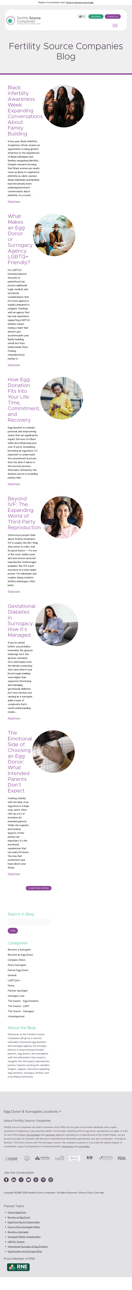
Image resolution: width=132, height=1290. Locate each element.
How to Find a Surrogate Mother (24, 1227)
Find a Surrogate (17, 965)
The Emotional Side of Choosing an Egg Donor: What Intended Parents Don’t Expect (20, 762)
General (12, 975)
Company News (16, 960)
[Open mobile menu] (115, 25)
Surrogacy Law (16, 996)
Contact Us (113, 17)
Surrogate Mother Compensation (24, 1236)
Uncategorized (16, 1016)
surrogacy (50, 1134)
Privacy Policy (86, 1192)
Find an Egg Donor (18, 970)
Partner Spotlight (18, 990)
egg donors (67, 1146)
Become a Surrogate (19, 949)
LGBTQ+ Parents (16, 1241)
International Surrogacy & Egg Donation (28, 1246)
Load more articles (39, 888)
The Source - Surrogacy (21, 1011)
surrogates (84, 1146)
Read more (14, 201)
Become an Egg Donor (20, 955)
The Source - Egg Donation (23, 1001)
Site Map (99, 1192)
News (11, 985)
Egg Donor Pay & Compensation (24, 1222)
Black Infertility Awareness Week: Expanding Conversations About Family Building (25, 111)
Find (12, 931)
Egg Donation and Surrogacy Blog (25, 1251)
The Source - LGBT (19, 1006)
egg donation (33, 1134)
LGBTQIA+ (14, 980)
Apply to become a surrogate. (80, 2)
